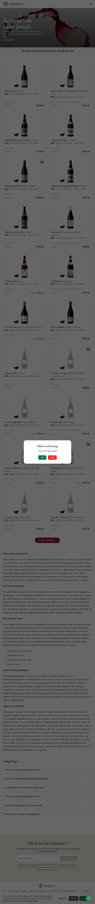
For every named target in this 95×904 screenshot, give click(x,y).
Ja (42, 457)
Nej (52, 457)
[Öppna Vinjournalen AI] (89, 898)
